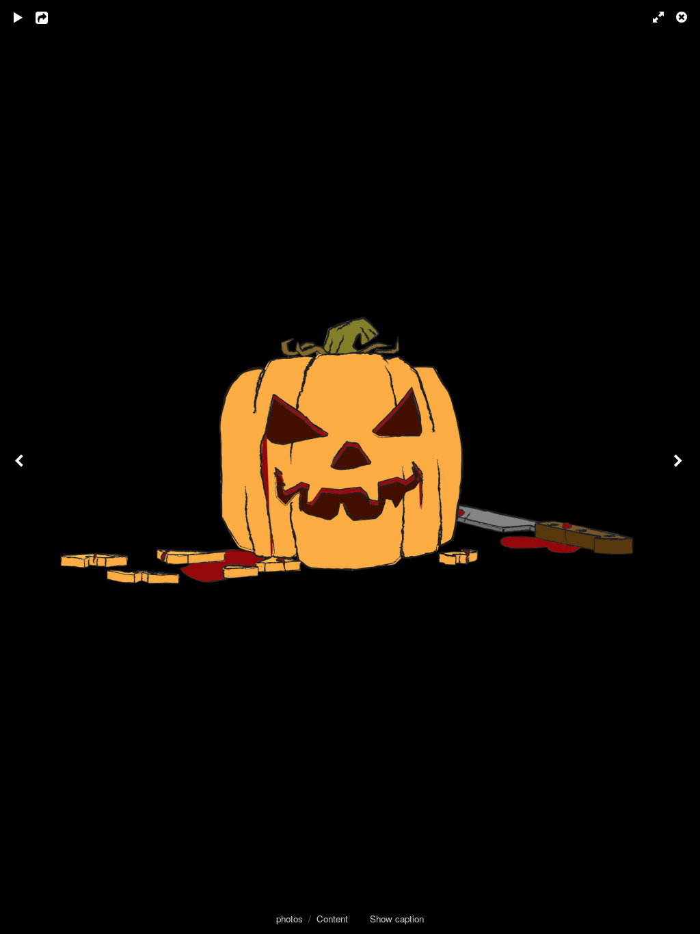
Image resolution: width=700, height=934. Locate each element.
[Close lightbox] (683, 17)
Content (332, 918)
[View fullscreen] (652, 17)
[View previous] (20, 467)
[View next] (679, 467)
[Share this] (51, 17)
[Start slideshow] (18, 17)
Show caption (397, 918)
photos (289, 918)
